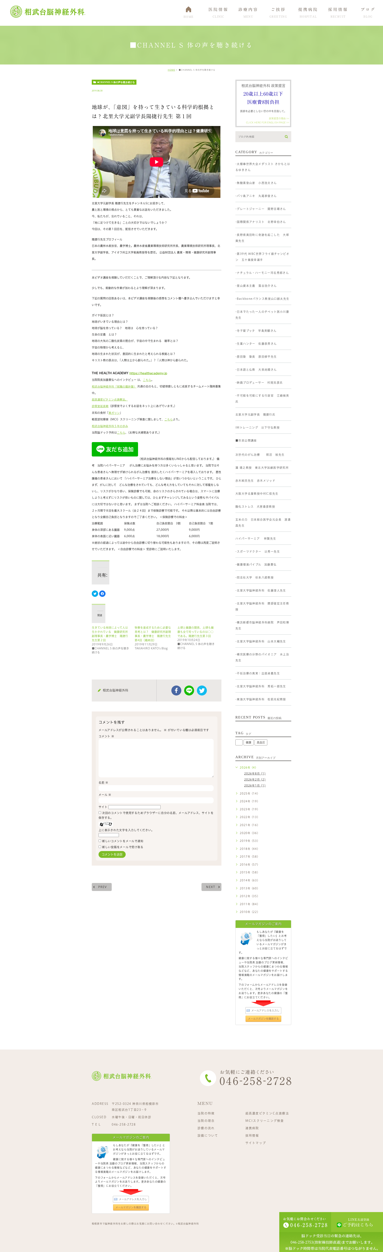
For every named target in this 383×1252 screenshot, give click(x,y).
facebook (176, 690)
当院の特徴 (206, 1113)
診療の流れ (206, 1128)
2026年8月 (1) (255, 773)
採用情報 (252, 1135)
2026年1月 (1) (255, 785)
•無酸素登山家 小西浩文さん (256, 183)
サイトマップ (255, 1142)
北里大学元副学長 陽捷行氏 (255, 414)
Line (189, 690)
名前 (103, 782)
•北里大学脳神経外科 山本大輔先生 (260, 641)
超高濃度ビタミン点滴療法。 (110, 399)
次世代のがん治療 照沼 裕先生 (259, 454)
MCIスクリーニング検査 (264, 1120)
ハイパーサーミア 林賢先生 (255, 538)
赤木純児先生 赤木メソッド (255, 480)
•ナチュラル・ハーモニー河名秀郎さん (262, 272)
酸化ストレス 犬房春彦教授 (255, 506)
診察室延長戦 (100, 406)
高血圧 (261, 742)
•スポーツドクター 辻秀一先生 (257, 551)
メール (105, 794)
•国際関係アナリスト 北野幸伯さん (260, 221)
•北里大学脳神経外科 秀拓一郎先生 (260, 686)
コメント (106, 736)
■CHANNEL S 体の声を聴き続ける (116, 82)
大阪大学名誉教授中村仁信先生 (256, 493)
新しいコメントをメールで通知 (122, 841)
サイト (103, 807)
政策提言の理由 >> (279, 118)
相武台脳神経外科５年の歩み (110, 426)
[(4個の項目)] (239, 742)
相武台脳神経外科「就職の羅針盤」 (114, 386)
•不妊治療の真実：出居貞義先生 (257, 673)
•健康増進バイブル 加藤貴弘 (256, 564)
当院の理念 (206, 1120)
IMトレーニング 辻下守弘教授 (257, 427)
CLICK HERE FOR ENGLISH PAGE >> (267, 122)
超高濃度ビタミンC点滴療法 (267, 1113)
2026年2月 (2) (255, 779)
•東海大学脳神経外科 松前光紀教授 (260, 699)
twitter (202, 690)
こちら (147, 380)
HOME (171, 70)
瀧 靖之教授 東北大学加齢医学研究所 (262, 467)
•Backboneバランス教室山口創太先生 (262, 298)
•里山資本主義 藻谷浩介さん (256, 285)
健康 (248, 742)
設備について (207, 1135)
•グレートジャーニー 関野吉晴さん (260, 208)
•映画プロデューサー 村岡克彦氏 (259, 382)
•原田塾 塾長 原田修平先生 (256, 356)
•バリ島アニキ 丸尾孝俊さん (256, 195)
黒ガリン (114, 413)
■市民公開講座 (246, 440)
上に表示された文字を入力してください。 (126, 830)
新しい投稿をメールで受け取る (122, 847)
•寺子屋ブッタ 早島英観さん (256, 330)
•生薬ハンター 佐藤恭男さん (256, 343)
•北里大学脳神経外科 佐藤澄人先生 (260, 590)
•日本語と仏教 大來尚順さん (256, 369)
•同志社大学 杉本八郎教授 (254, 577)
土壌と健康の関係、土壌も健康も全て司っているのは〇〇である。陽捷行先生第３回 (195, 631)
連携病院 (252, 1128)
